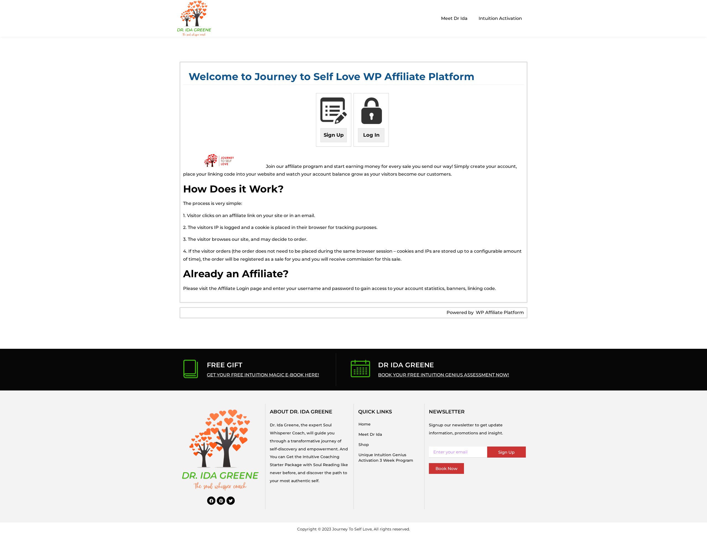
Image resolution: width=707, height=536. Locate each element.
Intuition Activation (500, 18)
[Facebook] (211, 501)
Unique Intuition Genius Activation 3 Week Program (385, 457)
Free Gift (224, 365)
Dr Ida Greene (406, 365)
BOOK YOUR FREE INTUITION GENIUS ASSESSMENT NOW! (443, 374)
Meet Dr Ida (454, 18)
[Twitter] (230, 501)
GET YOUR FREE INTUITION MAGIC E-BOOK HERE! (263, 374)
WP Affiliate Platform (500, 312)
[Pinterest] (221, 501)
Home (364, 424)
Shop (363, 444)
